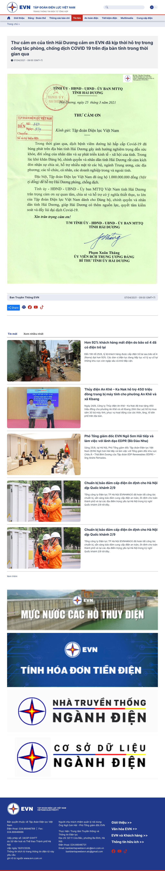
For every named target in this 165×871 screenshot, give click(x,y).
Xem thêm (12, 576)
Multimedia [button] (127, 18)
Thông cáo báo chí (59, 18)
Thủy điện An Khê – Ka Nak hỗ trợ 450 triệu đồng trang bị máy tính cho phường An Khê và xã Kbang (120, 394)
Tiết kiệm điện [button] (109, 18)
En (155, 7)
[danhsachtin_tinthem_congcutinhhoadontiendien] (82, 659)
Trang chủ (12, 24)
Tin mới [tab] (12, 333)
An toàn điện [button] (91, 18)
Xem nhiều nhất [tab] (33, 333)
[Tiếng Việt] (41, 7)
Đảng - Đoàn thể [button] (37, 18)
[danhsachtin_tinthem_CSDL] (82, 756)
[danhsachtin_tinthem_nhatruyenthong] (82, 710)
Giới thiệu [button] (19, 18)
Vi (151, 7)
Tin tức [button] (77, 18)
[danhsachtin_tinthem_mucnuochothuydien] (82, 609)
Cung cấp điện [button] (145, 18)
